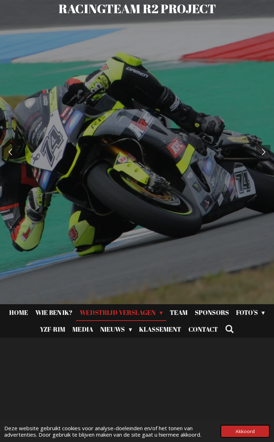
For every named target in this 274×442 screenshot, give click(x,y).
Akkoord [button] (245, 431)
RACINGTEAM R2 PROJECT (137, 8)
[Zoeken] (230, 329)
